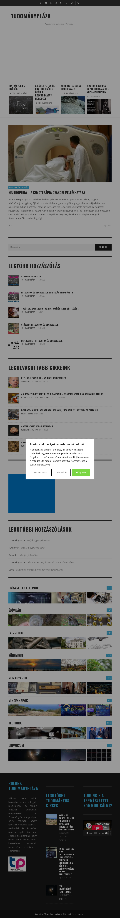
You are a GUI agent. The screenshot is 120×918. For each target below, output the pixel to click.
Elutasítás (62, 472)
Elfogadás (81, 472)
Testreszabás (41, 472)
